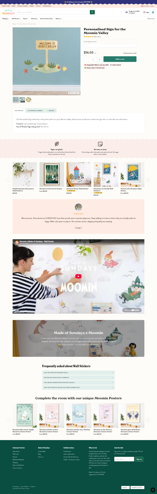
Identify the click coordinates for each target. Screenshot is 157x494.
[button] (147, 6)
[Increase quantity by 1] (99, 59)
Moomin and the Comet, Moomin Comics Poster (48, 431)
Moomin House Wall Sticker (77, 189)
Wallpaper (5, 19)
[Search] (92, 12)
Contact (38, 6)
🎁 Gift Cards (6, 6)
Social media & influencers (71, 457)
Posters (25, 19)
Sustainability (42, 451)
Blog (39, 454)
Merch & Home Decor (46, 19)
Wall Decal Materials (18, 460)
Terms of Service (17, 468)
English (124, 487)
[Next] (148, 179)
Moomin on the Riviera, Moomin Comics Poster (103, 431)
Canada (136, 487)
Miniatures (34, 19)
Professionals (47, 6)
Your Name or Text (90, 41)
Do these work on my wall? (129, 53)
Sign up (139, 459)
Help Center (151, 19)
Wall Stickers (16, 19)
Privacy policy (16, 486)
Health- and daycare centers (72, 460)
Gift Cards (16, 454)
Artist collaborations (69, 454)
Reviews (32, 6)
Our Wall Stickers (22, 6)
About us (58, 19)
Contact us (33, 486)
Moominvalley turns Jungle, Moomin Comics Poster (23, 431)
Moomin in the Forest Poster (50, 189)
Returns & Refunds (18, 465)
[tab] (19, 110)
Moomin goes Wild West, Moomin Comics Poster (130, 431)
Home (14, 24)
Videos (13, 6)
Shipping (15, 462)
